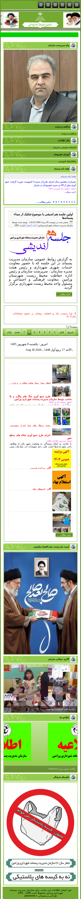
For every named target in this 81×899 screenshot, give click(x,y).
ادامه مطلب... (64, 294)
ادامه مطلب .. (69, 192)
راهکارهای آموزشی (67, 161)
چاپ (34, 225)
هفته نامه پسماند (68, 176)
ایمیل (29, 225)
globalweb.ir (30, 895)
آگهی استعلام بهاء (42, 489)
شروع (71, 332)
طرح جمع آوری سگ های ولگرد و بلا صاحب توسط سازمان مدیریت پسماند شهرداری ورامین (40, 398)
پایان (9, 332)
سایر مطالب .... (43, 202)
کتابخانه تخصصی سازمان (64, 147)
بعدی (17, 332)
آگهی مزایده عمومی (40, 468)
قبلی (61, 332)
